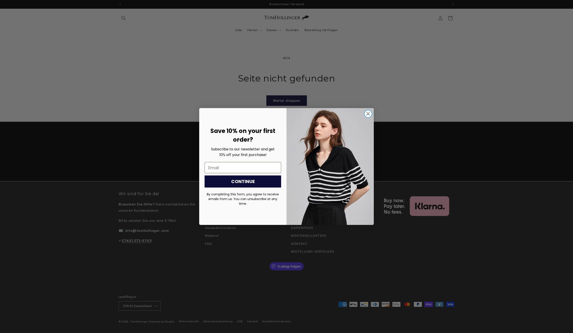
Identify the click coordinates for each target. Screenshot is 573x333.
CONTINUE (243, 181)
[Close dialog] (368, 114)
